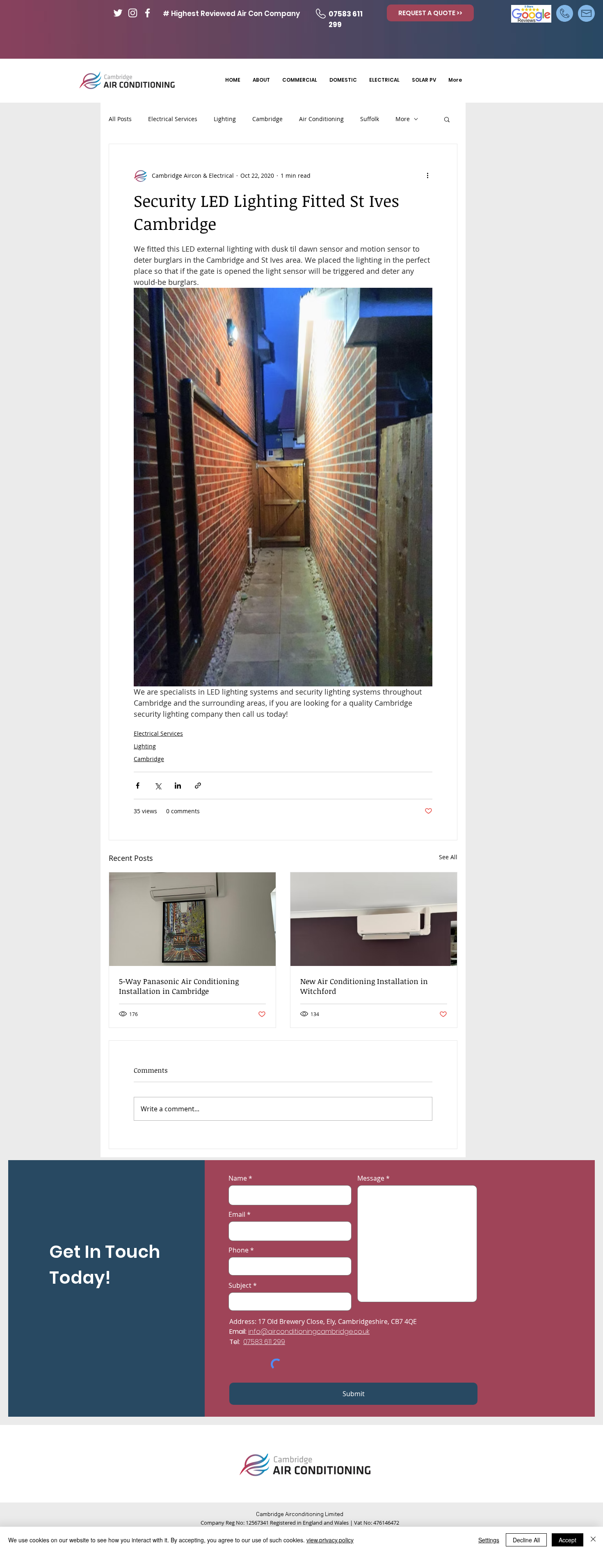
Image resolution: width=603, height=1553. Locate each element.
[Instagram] (133, 13)
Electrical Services (172, 119)
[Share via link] (198, 785)
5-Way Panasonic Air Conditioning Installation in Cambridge (179, 986)
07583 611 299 (264, 1342)
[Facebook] (147, 13)
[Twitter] (118, 13)
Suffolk (369, 119)
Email (236, 1214)
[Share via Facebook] (138, 785)
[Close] (593, 1539)
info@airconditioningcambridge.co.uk (309, 1331)
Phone (238, 1250)
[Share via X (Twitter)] (158, 785)
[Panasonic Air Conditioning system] (192, 919)
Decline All (526, 1540)
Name (237, 1178)
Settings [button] (488, 1540)
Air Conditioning (321, 119)
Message (370, 1178)
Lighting (225, 119)
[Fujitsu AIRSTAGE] (373, 919)
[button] (447, 119)
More (402, 119)
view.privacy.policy (330, 1540)
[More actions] (427, 175)
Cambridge (267, 119)
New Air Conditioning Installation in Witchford (364, 986)
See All (448, 857)
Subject (239, 1285)
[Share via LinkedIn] (178, 785)
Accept (567, 1540)
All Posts (120, 119)
